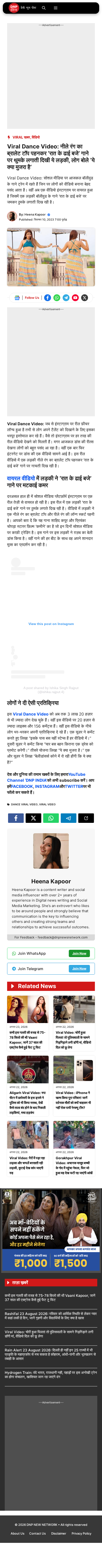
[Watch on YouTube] (75, 297)
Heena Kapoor (35, 214)
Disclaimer (59, 1533)
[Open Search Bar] (43, 8)
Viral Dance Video (30, 714)
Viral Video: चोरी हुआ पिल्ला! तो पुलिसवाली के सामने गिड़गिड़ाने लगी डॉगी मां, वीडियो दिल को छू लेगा (49, 1334)
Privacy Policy (81, 1533)
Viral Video (47, 804)
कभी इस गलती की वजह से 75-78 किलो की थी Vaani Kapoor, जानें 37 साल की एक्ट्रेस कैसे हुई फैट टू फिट (50, 1297)
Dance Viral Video (24, 804)
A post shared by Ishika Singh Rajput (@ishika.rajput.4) (51, 690)
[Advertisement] (51, 78)
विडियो (36, 137)
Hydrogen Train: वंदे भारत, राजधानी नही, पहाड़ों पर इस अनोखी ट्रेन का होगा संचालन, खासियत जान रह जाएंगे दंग (51, 1374)
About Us (17, 1533)
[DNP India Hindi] (22, 8)
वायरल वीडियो (21, 478)
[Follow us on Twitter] (84, 297)
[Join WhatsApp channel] (56, 297)
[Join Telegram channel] (66, 297)
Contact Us (37, 1533)
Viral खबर (21, 137)
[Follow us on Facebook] (47, 297)
